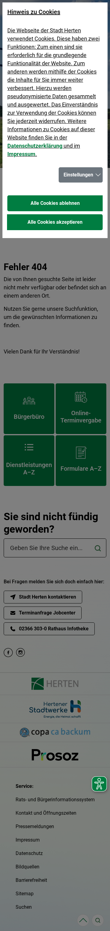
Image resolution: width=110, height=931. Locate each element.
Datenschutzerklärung (34, 146)
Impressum (21, 154)
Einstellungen (78, 175)
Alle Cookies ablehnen (55, 203)
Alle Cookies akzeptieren (55, 222)
